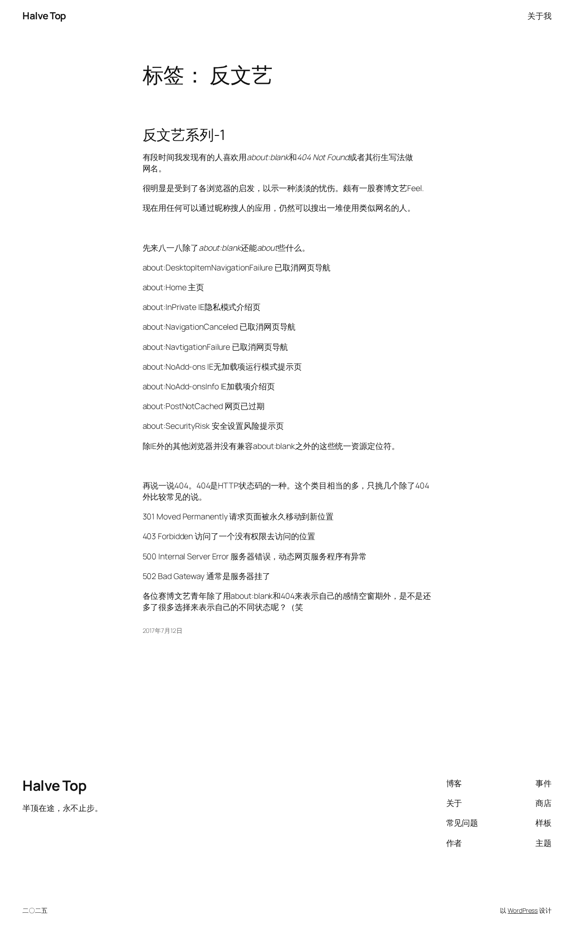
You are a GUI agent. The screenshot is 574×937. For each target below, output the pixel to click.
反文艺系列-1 (184, 135)
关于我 (539, 15)
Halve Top (44, 15)
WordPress (523, 910)
